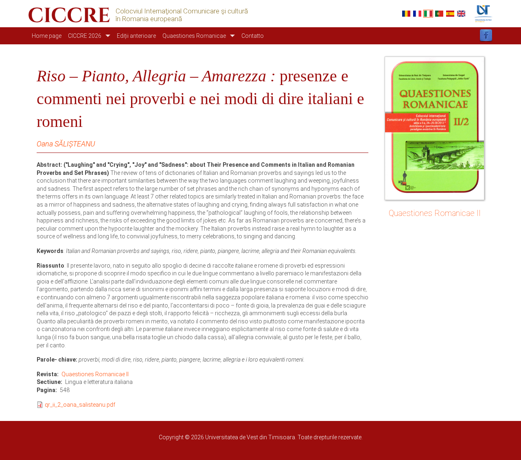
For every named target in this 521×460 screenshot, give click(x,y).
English (461, 14)
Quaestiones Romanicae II (95, 374)
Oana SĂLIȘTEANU (66, 144)
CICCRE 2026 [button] (84, 36)
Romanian (406, 14)
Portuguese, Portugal (439, 14)
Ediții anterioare (136, 36)
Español (450, 14)
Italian (428, 14)
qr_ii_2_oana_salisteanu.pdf (80, 404)
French (417, 14)
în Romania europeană (149, 19)
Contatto (252, 36)
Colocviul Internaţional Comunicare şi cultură (182, 11)
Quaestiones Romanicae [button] (194, 36)
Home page (46, 36)
